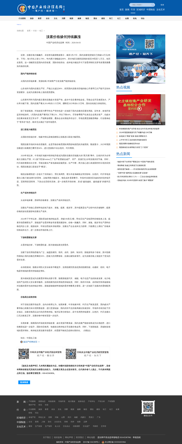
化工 (119, 18)
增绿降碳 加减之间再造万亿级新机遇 (131, 165)
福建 (76, 417)
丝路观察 (76, 426)
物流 (87, 18)
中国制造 (150, 9)
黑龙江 (91, 417)
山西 (63, 417)
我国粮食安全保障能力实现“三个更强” (133, 147)
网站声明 (69, 437)
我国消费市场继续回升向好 (129, 144)
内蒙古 (83, 417)
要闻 (30, 426)
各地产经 (32, 417)
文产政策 (38, 426)
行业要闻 (22, 18)
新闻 (127, 9)
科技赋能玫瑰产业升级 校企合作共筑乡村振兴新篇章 (139, 129)
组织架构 (58, 437)
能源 (71, 18)
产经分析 (101, 401)
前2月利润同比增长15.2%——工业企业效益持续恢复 (137, 177)
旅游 (32, 18)
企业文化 (57, 422)
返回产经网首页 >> (31, 342)
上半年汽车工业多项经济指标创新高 (133, 140)
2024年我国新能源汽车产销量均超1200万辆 (135, 132)
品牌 (85, 422)
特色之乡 (42, 417)
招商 (50, 417)
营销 (66, 422)
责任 (49, 422)
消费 (63, 18)
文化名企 (66, 426)
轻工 (111, 18)
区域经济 (141, 9)
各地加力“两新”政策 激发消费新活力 (133, 136)
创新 (79, 422)
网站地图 (91, 437)
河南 (56, 417)
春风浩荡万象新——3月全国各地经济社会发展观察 (136, 169)
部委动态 (42, 401)
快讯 (40, 405)
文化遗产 (86, 426)
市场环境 (61, 401)
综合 (142, 18)
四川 (69, 417)
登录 (162, 5)
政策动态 (81, 401)
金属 (127, 18)
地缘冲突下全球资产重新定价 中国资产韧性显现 (135, 162)
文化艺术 (160, 9)
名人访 (57, 426)
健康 (79, 18)
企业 (30, 422)
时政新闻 (51, 401)
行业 (133, 9)
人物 (43, 422)
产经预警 (111, 401)
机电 (135, 18)
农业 (47, 18)
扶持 (72, 422)
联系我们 (80, 437)
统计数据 (71, 401)
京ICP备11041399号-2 (91, 442)
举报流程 (137, 437)
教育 (39, 18)
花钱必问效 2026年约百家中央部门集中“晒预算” (135, 180)
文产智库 (48, 426)
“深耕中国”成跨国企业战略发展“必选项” (132, 173)
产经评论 (91, 401)
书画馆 (95, 426)
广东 (98, 417)
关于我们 (47, 437)
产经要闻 (32, 401)
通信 (95, 18)
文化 (55, 18)
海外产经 (32, 405)
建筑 (103, 18)
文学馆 (103, 426)
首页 (121, 9)
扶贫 (46, 405)
